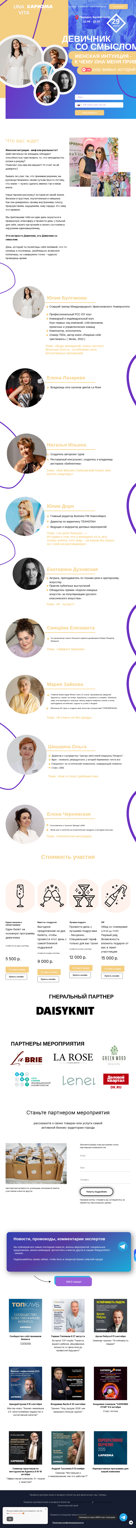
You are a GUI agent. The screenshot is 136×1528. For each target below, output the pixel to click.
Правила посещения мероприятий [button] (68, 1515)
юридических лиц (103, 1502)
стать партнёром (98, 6)
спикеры (72, 6)
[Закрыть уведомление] (45, 1509)
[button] (20, 918)
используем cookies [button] (15, 1513)
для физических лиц (81, 1502)
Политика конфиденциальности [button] (68, 1522)
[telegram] (131, 1524)
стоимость (83, 6)
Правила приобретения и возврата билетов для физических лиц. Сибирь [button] (68, 1495)
